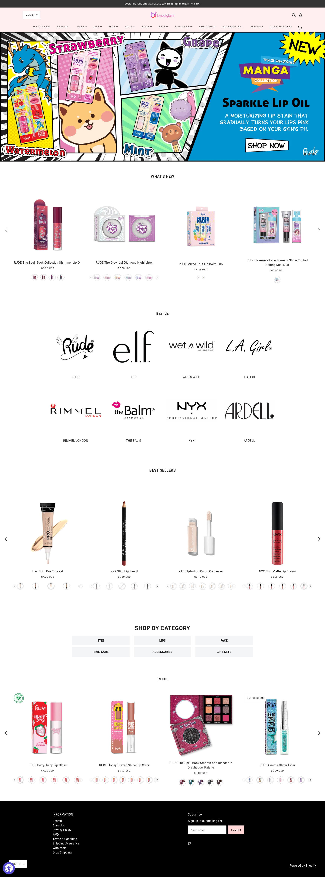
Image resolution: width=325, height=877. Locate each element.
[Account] (300, 15)
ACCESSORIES (162, 652)
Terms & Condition (65, 839)
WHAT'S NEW (162, 176)
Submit (236, 829)
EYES (101, 640)
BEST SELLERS (162, 470)
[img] (293, 15)
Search (57, 821)
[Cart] (300, 28)
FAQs (56, 834)
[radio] (34, 277)
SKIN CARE (101, 652)
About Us (59, 825)
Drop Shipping (62, 852)
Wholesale (59, 848)
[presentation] (157, 277)
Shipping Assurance (66, 843)
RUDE (162, 679)
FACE (224, 640)
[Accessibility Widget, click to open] (9, 868)
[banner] (162, 14)
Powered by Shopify (302, 865)
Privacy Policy (62, 830)
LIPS (162, 640)
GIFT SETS (224, 652)
